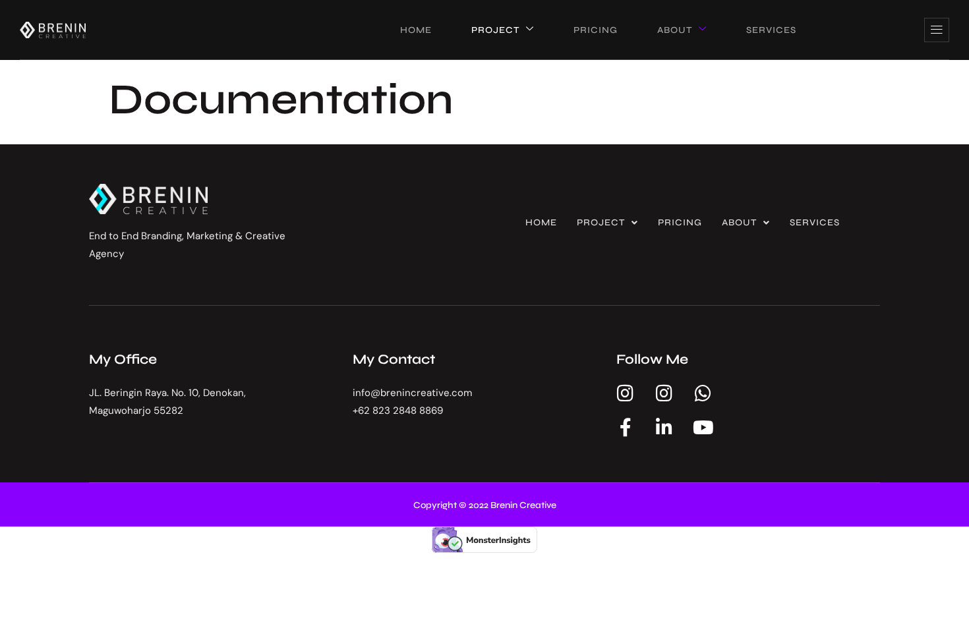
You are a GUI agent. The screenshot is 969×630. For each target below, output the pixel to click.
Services (815, 222)
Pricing (680, 222)
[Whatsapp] (703, 393)
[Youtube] (703, 427)
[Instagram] (625, 393)
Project (601, 222)
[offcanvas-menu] (936, 30)
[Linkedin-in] (664, 427)
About (739, 222)
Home (541, 222)
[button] (607, 222)
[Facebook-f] (625, 427)
